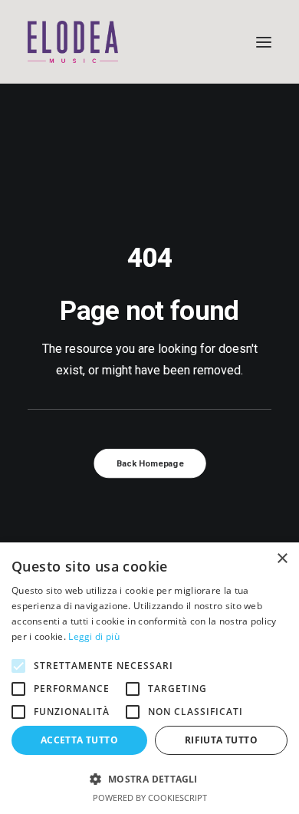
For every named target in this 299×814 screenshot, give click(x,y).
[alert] (149, 678)
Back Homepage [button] (149, 464)
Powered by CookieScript (150, 797)
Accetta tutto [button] (79, 739)
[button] (263, 42)
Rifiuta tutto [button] (221, 739)
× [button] (282, 559)
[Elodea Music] (149, 42)
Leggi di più (94, 636)
